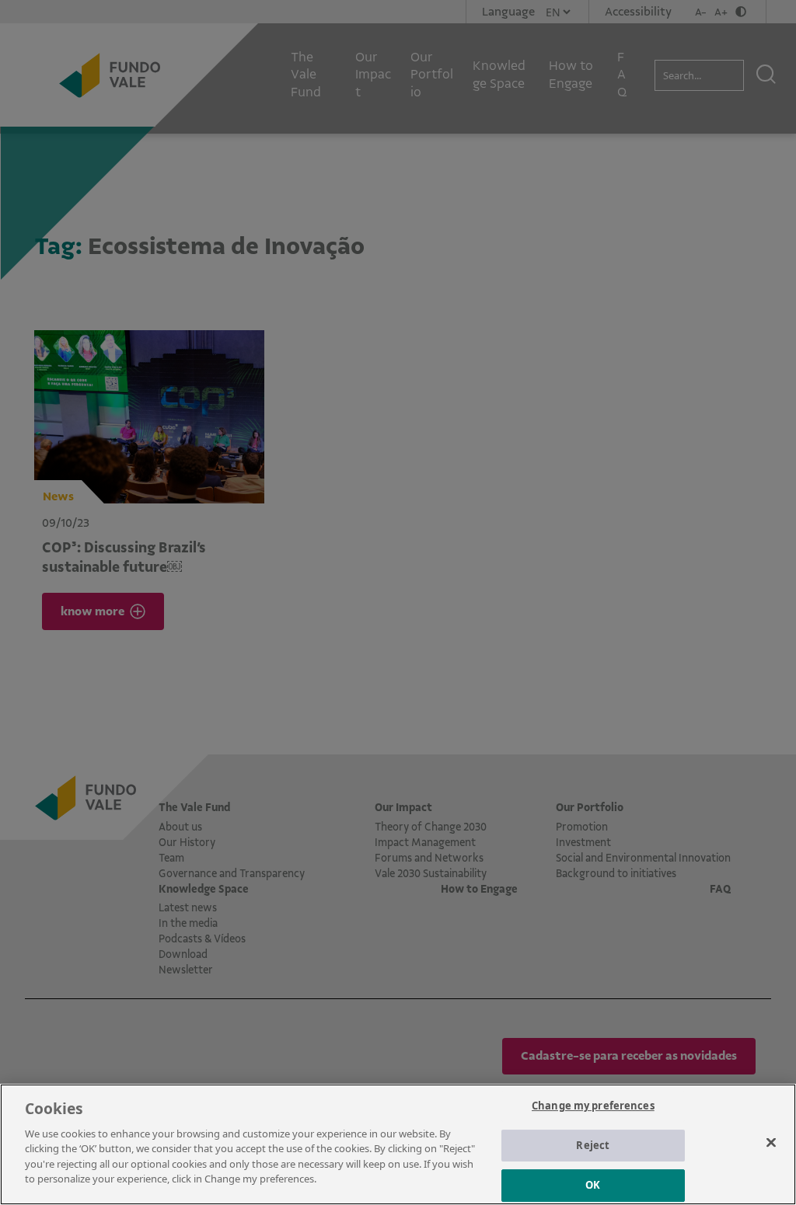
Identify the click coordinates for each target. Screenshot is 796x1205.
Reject (592, 1145)
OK (592, 1185)
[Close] (771, 1142)
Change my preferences (593, 1106)
